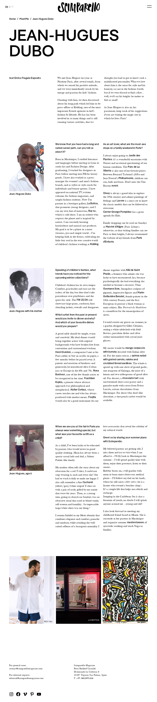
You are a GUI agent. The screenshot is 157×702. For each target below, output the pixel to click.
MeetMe (24, 18)
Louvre (120, 200)
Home (12, 18)
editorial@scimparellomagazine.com (26, 678)
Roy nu (92, 210)
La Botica (92, 203)
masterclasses (135, 522)
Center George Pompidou (117, 211)
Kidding (94, 244)
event (115, 185)
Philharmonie (126, 178)
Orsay (106, 193)
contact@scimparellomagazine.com (26, 668)
